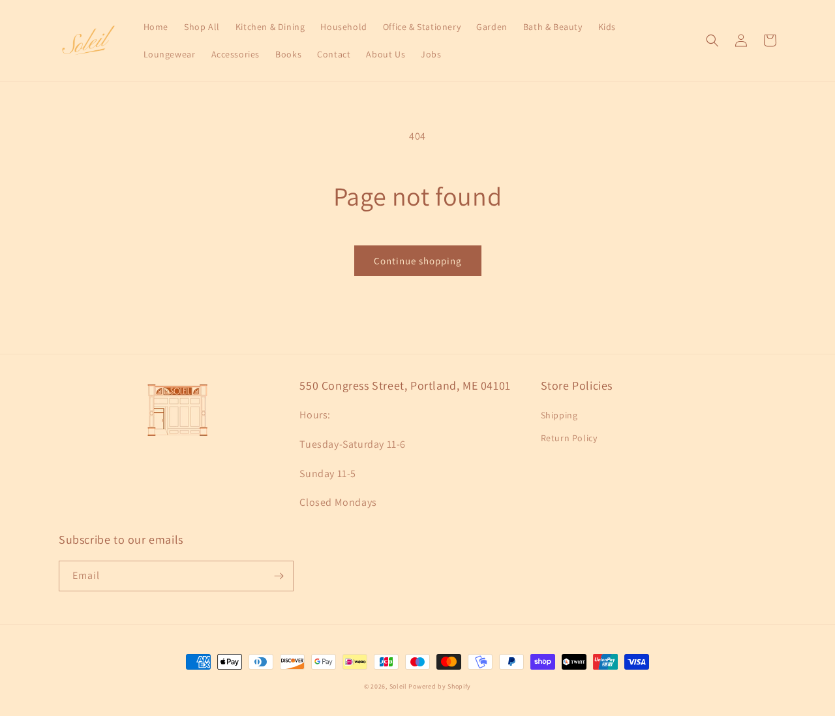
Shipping (559, 415)
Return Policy (569, 438)
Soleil (398, 686)
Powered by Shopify (439, 686)
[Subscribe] (278, 576)
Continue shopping (418, 261)
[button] (712, 40)
